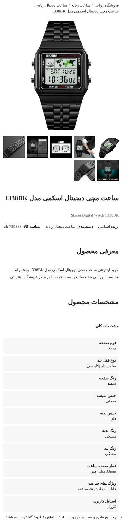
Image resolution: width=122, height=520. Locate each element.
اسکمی (104, 227)
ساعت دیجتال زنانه (52, 5)
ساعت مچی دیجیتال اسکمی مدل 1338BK (85, 11)
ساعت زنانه (80, 5)
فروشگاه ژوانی (106, 5)
